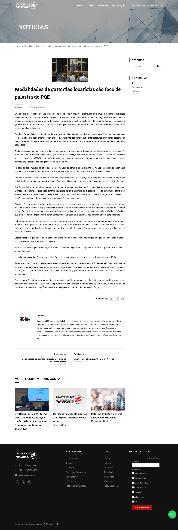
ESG (136, 502)
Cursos (90, 6)
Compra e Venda (141, 473)
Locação (138, 492)
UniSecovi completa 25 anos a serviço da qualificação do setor (70, 417)
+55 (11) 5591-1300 (27, 465)
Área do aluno (110, 472)
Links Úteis (109, 467)
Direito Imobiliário (142, 483)
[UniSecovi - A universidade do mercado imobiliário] (26, 5)
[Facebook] (111, 299)
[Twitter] (123, 299)
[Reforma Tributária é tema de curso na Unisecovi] (108, 399)
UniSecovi (41, 315)
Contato (152, 6)
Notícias (28, 46)
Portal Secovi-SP (111, 486)
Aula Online (109, 477)
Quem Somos (72, 458)
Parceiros (70, 467)
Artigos (135, 83)
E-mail (135, 461)
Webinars (108, 481)
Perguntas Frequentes (76, 472)
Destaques (137, 87)
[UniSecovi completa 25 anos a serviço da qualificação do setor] (70, 399)
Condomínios (140, 478)
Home (79, 6)
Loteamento (139, 497)
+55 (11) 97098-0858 (28, 470)
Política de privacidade (76, 486)
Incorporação (140, 488)
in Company (71, 481)
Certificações (118, 6)
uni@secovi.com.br (27, 475)
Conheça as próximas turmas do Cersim (94, 358)
